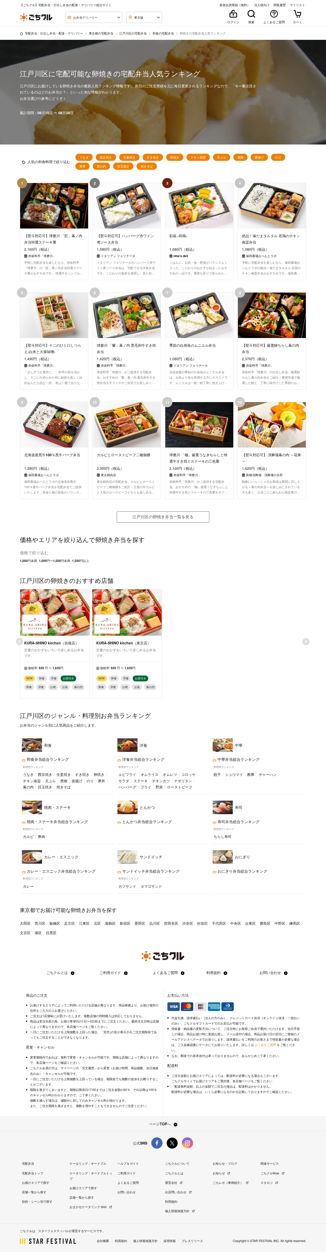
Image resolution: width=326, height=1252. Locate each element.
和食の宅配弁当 (163, 33)
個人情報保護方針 (177, 1211)
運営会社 (171, 1182)
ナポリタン (183, 780)
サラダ (123, 780)
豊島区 (265, 923)
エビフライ (127, 774)
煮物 (240, 157)
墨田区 (139, 923)
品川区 (154, 923)
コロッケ (188, 774)
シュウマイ (234, 774)
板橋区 (54, 923)
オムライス (149, 774)
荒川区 (40, 923)
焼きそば (147, 166)
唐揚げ (259, 157)
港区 (38, 932)
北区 (97, 923)
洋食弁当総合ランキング (142, 759)
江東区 (84, 923)
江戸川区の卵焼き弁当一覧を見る (163, 517)
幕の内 (101, 166)
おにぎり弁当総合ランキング (241, 871)
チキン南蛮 (198, 157)
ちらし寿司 (223, 836)
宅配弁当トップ (32, 1173)
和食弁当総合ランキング (47, 759)
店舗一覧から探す (34, 1192)
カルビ (28, 836)
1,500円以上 (80, 560)
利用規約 (214, 972)
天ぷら (221, 157)
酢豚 (250, 774)
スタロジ (267, 1182)
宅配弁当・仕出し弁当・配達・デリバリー (54, 33)
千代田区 (219, 923)
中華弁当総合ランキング (238, 759)
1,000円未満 (28, 560)
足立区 (69, 923)
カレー (28, 886)
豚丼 (82, 166)
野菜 (159, 786)
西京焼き (106, 157)
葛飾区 (110, 923)
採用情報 (170, 1240)
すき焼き (153, 157)
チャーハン (268, 774)
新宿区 (125, 923)
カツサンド (127, 886)
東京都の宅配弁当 (101, 33)
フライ (146, 786)
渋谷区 (187, 923)
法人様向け (261, 5)
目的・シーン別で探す (37, 1201)
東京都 (27, 909)
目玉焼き (123, 166)
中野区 (280, 923)
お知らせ (219, 1173)
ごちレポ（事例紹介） (228, 1182)
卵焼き (174, 157)
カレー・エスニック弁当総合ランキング (61, 871)
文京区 (25, 932)
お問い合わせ (271, 972)
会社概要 (103, 1240)
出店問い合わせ (176, 1192)
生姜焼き (129, 157)
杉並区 (202, 923)
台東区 (250, 923)
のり (278, 157)
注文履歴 (88, 1068)
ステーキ (140, 780)
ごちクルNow (270, 1173)
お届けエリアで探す (35, 1182)
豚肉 (41, 836)
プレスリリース (192, 1240)
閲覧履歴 (280, 5)
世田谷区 (171, 923)
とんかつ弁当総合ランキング (146, 821)
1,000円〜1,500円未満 (54, 560)
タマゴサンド (151, 886)
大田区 (25, 923)
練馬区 (294, 923)
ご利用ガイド (111, 972)
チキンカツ (161, 780)
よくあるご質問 (166, 972)
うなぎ (84, 157)
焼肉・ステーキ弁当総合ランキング (57, 821)
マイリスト (297, 5)
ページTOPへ (160, 1123)
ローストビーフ (179, 786)
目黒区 (51, 932)
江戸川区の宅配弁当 (133, 33)
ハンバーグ (127, 786)
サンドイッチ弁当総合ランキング (150, 871)
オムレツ (170, 774)
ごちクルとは (57, 972)
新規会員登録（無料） (235, 5)
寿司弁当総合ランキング (238, 821)
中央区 (235, 923)
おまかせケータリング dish (88, 1207)
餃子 (217, 774)
